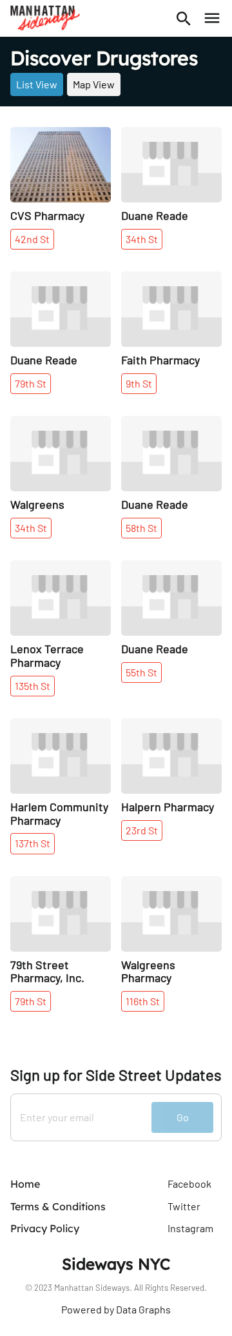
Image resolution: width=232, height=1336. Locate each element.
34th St (142, 239)
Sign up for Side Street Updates (116, 1075)
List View (36, 84)
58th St (141, 528)
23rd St (142, 830)
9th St (139, 383)
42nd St (32, 239)
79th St (30, 383)
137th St (32, 843)
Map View (94, 84)
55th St (141, 672)
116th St (143, 1001)
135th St (32, 686)
